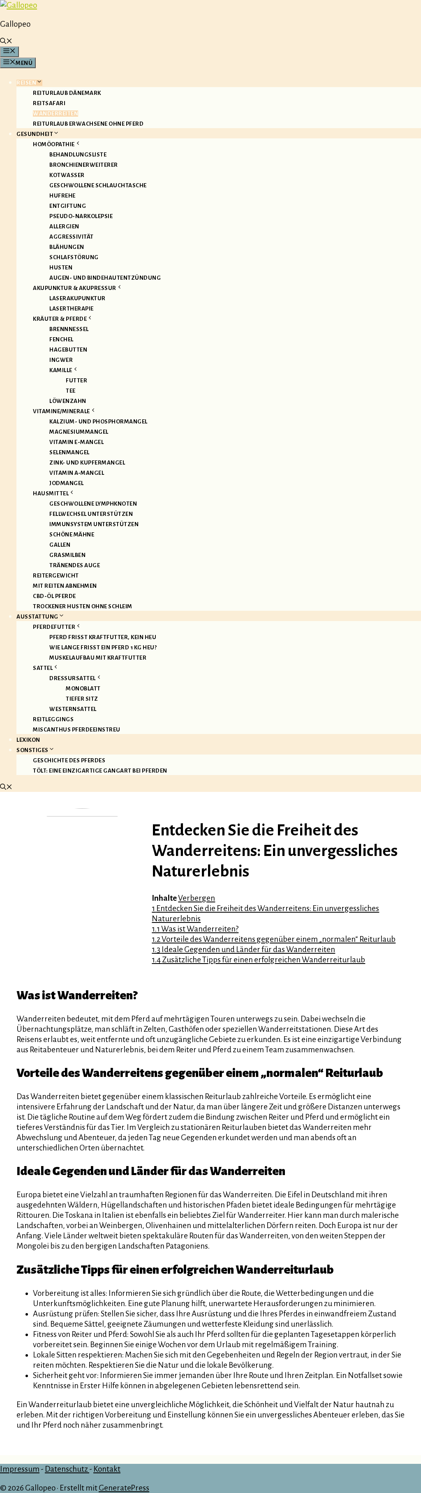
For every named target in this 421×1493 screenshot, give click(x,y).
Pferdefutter (54, 627)
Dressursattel (72, 678)
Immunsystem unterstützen (94, 524)
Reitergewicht (56, 576)
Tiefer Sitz (82, 699)
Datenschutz (67, 1469)
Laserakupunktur (77, 298)
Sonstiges (32, 750)
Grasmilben (67, 555)
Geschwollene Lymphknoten (93, 504)
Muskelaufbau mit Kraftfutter (97, 658)
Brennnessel (69, 329)
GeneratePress (124, 1488)
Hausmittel (51, 493)
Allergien (64, 226)
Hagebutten (68, 350)
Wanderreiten (55, 113)
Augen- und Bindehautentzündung (105, 278)
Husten (60, 268)
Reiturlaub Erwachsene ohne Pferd (88, 124)
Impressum (19, 1469)
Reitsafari (49, 103)
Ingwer (61, 360)
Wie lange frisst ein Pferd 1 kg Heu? (103, 647)
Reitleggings (53, 719)
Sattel (43, 668)
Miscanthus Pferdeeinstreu (76, 730)
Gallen (59, 545)
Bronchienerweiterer (83, 165)
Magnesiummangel (79, 432)
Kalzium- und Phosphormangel (98, 422)
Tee (71, 391)
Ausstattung (37, 617)
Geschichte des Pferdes (69, 760)
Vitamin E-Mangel (76, 442)
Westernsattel (73, 709)
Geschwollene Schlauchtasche (98, 185)
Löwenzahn (67, 401)
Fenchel (61, 339)
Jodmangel (66, 483)
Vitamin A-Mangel (76, 473)
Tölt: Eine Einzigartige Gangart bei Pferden (100, 771)
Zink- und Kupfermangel (87, 463)
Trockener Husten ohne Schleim (82, 606)
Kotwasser (67, 175)
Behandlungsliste (77, 155)
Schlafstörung (74, 257)
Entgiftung (67, 206)
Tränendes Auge (74, 565)
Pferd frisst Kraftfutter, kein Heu (102, 637)
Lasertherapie (71, 309)
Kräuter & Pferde (60, 319)
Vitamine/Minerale (61, 411)
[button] (6, 42)
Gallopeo (15, 24)
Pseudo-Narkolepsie (81, 216)
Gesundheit (34, 134)
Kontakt (106, 1469)
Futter (76, 380)
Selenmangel (69, 452)
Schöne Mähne (71, 534)
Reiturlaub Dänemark (67, 93)
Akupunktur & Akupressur (74, 288)
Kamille (60, 370)
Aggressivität (71, 237)
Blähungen (66, 247)
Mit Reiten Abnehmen (65, 586)
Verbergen (196, 898)
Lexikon (28, 740)
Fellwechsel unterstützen (91, 514)
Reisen (26, 83)
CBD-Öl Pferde (54, 596)
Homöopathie (54, 144)
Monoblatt (83, 689)
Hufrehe (62, 196)
